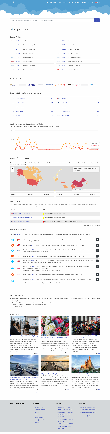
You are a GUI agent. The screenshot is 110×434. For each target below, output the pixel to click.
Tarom (36, 415)
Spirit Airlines (65, 115)
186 (98, 98)
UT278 (64, 65)
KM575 (33, 239)
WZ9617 (18, 53)
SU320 (17, 69)
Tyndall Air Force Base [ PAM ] (21, 221)
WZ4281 (64, 49)
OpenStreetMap (83, 189)
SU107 (63, 57)
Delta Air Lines (20, 107)
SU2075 (18, 57)
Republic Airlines (66, 111)
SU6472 (64, 61)
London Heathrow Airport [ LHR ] (22, 213)
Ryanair (18, 115)
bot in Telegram (20, 234)
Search (78, 2)
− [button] (12, 171)
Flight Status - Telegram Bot (88, 409)
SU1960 (33, 250)
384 (52, 107)
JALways (37, 422)
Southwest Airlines (21, 103)
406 (52, 98)
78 (97, 115)
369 (52, 111)
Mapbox (97, 189)
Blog (71, 2)
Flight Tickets (52, 2)
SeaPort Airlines (39, 407)
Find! (97, 20)
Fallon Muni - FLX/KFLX (63, 407)
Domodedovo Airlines (40, 409)
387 (52, 103)
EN (98, 2)
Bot (85, 2)
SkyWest (64, 98)
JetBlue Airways (66, 103)
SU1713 (18, 65)
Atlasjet (37, 412)
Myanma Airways (39, 417)
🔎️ (12, 29)
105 (98, 111)
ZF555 (63, 53)
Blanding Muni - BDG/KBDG (64, 409)
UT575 (64, 41)
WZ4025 (18, 61)
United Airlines (20, 111)
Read (37, 353)
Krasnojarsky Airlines (40, 420)
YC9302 (64, 69)
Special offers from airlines (87, 407)
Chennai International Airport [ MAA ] (23, 217)
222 (52, 115)
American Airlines (20, 98)
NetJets (64, 107)
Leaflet (73, 189)
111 (98, 107)
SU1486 (18, 45)
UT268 (64, 45)
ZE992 (33, 266)
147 (98, 103)
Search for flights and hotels (88, 412)
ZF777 (18, 49)
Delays (91, 2)
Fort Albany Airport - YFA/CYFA (65, 424)
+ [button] (12, 168)
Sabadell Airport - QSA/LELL (65, 412)
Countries (63, 2)
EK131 (18, 41)
